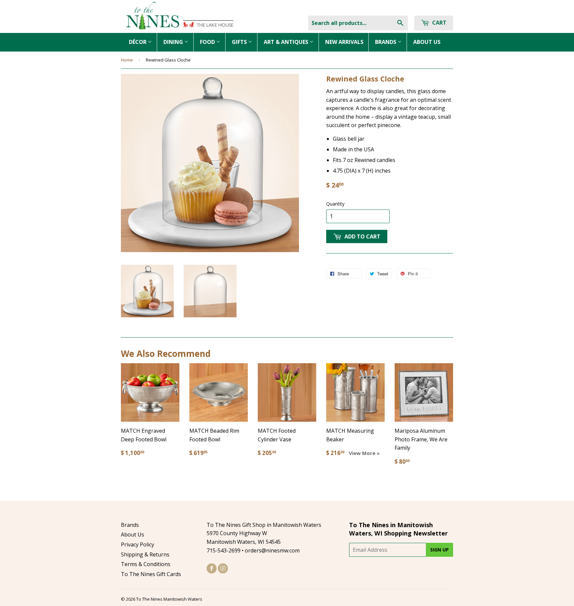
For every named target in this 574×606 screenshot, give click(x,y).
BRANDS (386, 42)
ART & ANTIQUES (287, 42)
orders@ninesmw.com (272, 550)
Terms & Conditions (145, 564)
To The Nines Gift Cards (151, 574)
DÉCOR (138, 42)
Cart (438, 22)
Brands (130, 525)
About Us (132, 534)
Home (127, 60)
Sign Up (439, 549)
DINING (173, 42)
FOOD (208, 42)
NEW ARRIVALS (344, 42)
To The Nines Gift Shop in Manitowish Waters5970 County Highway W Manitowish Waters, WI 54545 (264, 533)
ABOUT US (426, 42)
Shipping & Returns (145, 554)
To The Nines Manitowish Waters (169, 599)
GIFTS (240, 42)
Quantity (335, 204)
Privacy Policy (137, 544)
